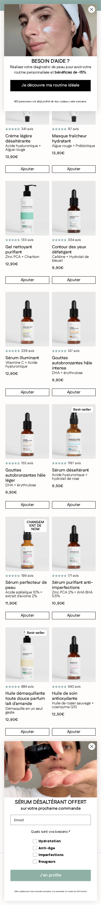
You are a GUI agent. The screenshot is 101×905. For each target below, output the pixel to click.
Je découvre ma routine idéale (50, 85)
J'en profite (50, 875)
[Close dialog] (91, 746)
